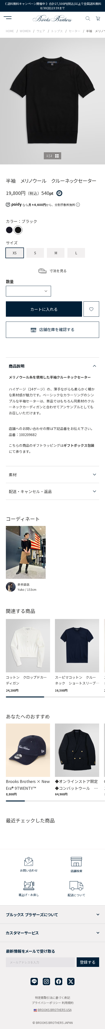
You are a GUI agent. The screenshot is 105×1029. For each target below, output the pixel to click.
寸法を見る (58, 270)
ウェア (40, 31)
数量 (10, 281)
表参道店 (23, 584)
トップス (57, 31)
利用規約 (68, 1002)
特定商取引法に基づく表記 (52, 997)
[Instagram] (46, 981)
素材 (13, 474)
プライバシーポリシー (46, 1002)
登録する (87, 962)
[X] (70, 981)
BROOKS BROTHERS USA (55, 1010)
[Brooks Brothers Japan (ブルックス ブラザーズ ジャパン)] (52, 17)
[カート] (98, 18)
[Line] (34, 981)
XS (15, 252)
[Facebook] (58, 981)
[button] (7, 18)
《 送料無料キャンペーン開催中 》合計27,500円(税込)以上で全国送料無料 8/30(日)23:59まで (53, 5)
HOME (10, 31)
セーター (74, 31)
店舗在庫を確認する (56, 329)
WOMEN (25, 31)
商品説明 (16, 366)
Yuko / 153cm (27, 589)
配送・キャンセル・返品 (30, 491)
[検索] (88, 18)
